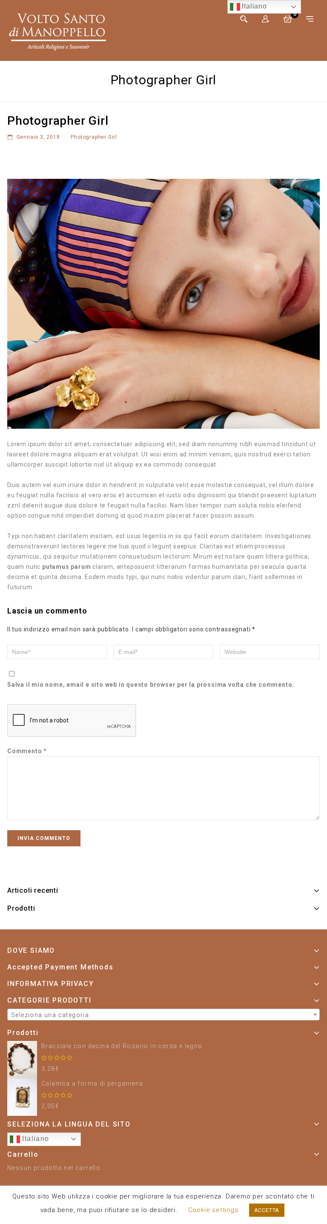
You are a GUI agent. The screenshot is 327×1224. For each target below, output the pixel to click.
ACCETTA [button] (267, 1210)
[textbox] (163, 1015)
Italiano (34, 1138)
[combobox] (163, 1014)
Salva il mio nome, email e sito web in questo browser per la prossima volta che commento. (150, 684)
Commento (27, 751)
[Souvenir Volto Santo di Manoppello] (57, 30)
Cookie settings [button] (213, 1210)
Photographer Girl (94, 137)
